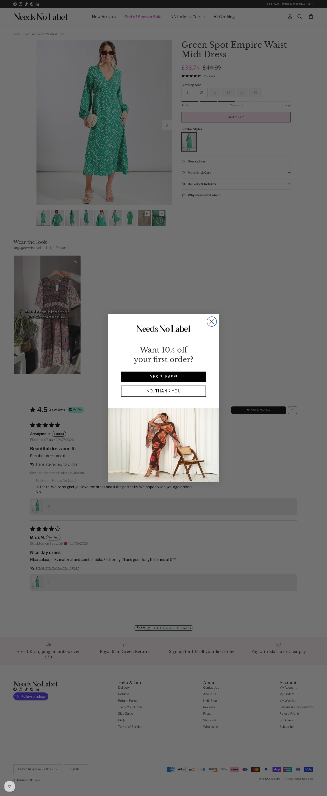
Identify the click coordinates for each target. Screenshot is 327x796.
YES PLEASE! (163, 376)
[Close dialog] (212, 321)
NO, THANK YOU (163, 391)
